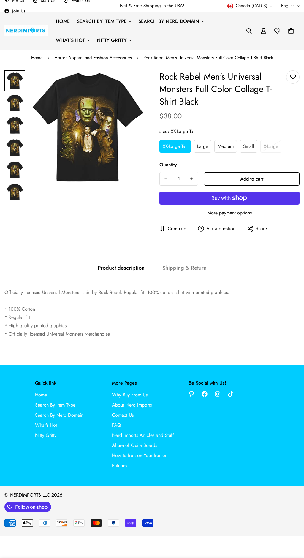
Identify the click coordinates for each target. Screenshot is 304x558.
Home (63, 21)
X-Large (272, 148)
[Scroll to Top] (292, 525)
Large (204, 148)
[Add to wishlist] (293, 77)
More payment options (229, 212)
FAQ (116, 425)
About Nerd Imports (132, 404)
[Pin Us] (191, 394)
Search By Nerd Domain (168, 21)
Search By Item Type (101, 21)
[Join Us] (205, 394)
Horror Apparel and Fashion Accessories (93, 57)
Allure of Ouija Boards (134, 445)
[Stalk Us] (218, 394)
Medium (227, 148)
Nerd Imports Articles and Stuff (143, 435)
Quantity (168, 164)
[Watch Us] (231, 394)
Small (250, 148)
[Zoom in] (132, 83)
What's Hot (70, 40)
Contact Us (123, 415)
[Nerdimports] (26, 31)
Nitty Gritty (112, 40)
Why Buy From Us (130, 394)
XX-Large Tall (177, 148)
